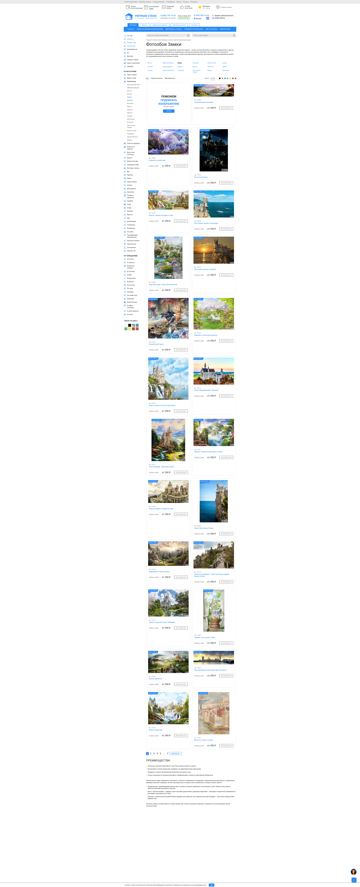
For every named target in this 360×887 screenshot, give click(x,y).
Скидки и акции (226, 7)
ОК (211, 885)
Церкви (150, 70)
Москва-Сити (212, 63)
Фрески (144, 25)
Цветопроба (225, 29)
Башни (225, 63)
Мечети (195, 66)
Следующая (175, 753)
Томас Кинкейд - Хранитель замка (161, 467)
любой (212, 78)
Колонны (195, 63)
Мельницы (226, 70)
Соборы (150, 66)
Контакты (193, 2)
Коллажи (194, 25)
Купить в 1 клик (199, 108)
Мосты (150, 63)
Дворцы (180, 66)
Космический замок (156, 344)
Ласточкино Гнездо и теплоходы (206, 223)
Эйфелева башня (168, 63)
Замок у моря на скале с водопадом (162, 405)
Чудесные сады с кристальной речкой (163, 284)
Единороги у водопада (157, 160)
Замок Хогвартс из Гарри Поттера (161, 509)
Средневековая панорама (203, 102)
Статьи (178, 2)
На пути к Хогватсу (201, 177)
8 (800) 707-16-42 (168, 15)
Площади (181, 70)
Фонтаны (211, 66)
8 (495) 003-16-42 (201, 15)
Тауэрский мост (168, 66)
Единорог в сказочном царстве (205, 335)
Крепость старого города (203, 740)
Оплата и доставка (130, 2)
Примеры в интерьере (193, 29)
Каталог (131, 29)
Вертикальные (170, 78)
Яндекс (206, 7)
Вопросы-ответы (145, 2)
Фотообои (133, 25)
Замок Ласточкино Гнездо (204, 528)
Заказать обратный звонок (224, 15)
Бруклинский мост (168, 70)
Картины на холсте (179, 25)
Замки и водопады (156, 730)
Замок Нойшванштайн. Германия (206, 390)
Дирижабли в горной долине (159, 571)
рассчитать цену (226, 108)
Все (147, 78)
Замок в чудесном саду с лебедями (162, 622)
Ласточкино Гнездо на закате (205, 269)
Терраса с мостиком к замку (204, 637)
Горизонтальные (157, 78)
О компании (170, 2)
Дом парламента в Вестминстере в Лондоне (210, 670)
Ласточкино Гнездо (196, 71)
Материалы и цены (174, 29)
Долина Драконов (155, 679)
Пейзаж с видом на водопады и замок (208, 452)
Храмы (225, 66)
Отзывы (186, 2)
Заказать (169, 111)
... (164, 753)
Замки (180, 63)
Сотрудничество (158, 2)
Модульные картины (160, 25)
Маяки (210, 70)
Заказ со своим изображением (150, 29)
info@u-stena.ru (220, 18)
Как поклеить (211, 29)
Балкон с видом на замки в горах (161, 215)
